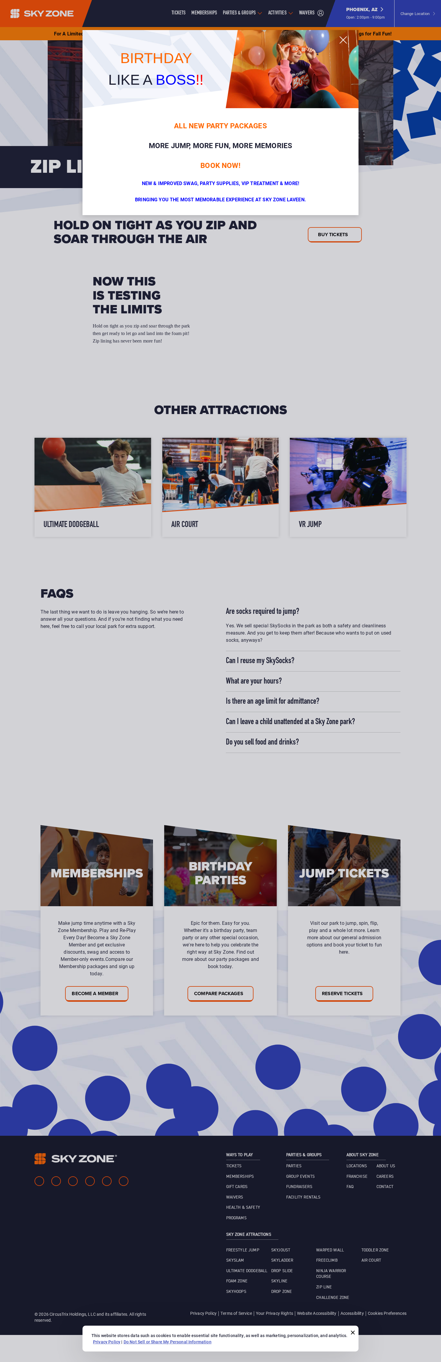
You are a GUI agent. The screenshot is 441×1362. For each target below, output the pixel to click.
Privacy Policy (106, 1342)
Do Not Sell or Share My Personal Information (168, 1342)
